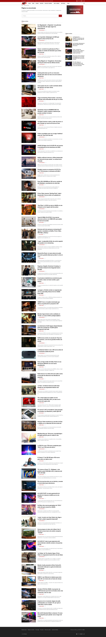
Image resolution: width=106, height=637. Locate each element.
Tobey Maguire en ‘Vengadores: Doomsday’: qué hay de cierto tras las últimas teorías (50, 61)
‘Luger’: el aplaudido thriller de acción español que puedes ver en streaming (50, 242)
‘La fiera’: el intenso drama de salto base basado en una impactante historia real (49, 386)
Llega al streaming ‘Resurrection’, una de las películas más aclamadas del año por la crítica (50, 98)
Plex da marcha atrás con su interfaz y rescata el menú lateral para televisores (50, 482)
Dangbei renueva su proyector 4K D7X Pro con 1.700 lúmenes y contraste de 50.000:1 (49, 170)
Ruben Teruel (41, 89)
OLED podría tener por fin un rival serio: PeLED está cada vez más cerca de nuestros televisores (50, 74)
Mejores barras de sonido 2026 (48, 0)
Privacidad (41, 629)
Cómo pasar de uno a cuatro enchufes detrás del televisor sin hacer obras (50, 86)
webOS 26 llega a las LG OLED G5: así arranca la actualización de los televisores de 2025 (50, 146)
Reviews (41, 3)
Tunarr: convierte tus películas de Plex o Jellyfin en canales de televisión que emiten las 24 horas (49, 50)
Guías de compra (48, 3)
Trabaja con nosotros (31, 629)
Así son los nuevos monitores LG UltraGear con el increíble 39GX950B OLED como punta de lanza (78, 57)
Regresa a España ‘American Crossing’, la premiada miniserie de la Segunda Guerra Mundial (49, 267)
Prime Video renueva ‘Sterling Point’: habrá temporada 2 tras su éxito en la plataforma (49, 194)
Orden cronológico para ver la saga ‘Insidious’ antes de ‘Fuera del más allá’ (50, 134)
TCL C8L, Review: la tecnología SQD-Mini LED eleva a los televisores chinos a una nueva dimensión (78, 63)
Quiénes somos (24, 629)
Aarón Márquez (42, 30)
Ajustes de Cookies (55, 629)
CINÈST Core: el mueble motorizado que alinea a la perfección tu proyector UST (49, 303)
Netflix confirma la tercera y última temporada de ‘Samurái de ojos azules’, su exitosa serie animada (50, 159)
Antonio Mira (41, 101)
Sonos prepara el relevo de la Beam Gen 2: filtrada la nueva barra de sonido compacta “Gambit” (49, 531)
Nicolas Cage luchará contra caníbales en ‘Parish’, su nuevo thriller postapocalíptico (49, 314)
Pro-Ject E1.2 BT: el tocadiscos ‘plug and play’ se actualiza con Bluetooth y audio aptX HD (50, 410)
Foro (68, 3)
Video (33, 3)
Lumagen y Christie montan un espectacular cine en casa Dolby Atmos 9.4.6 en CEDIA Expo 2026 (50, 291)
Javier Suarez (41, 402)
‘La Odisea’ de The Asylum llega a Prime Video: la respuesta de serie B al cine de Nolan (50, 554)
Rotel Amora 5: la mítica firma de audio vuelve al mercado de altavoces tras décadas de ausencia (50, 375)
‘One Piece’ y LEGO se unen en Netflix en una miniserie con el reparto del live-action (50, 206)
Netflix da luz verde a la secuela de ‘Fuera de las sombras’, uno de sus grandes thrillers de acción (50, 339)
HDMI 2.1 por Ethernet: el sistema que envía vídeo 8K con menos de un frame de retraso (49, 578)
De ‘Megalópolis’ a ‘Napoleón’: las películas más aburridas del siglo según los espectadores (49, 26)
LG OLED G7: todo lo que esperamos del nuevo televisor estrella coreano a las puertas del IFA (50, 543)
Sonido (37, 3)
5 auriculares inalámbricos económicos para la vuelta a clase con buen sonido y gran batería (50, 279)
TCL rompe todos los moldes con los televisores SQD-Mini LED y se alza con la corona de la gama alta (49, 399)
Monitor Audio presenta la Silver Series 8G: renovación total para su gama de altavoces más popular (49, 566)
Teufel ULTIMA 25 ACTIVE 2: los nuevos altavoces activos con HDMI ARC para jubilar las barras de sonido (50, 219)
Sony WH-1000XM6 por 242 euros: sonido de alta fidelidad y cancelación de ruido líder (50, 182)
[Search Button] (60, 16)
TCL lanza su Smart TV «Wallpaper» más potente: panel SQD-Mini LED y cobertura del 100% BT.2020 (50, 471)
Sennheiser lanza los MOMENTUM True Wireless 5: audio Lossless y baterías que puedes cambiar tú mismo (49, 111)
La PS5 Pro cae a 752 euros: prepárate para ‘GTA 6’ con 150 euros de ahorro (49, 446)
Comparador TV (24, 0)
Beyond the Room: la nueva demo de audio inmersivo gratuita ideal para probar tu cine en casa (50, 254)
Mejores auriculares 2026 (39, 0)
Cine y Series (56, 3)
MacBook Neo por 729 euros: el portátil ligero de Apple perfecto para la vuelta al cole (50, 434)
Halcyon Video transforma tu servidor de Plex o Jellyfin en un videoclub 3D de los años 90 (50, 422)
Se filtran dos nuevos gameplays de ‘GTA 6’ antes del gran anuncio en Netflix (49, 506)
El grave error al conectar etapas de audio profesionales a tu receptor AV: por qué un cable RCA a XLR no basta (49, 602)
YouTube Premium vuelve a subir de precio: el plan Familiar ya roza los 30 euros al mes (50, 122)
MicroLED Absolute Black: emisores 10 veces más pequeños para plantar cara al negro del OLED (50, 614)
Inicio (29, 3)
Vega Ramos (41, 234)
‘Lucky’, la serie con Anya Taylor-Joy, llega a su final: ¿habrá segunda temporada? (49, 518)
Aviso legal (37, 629)
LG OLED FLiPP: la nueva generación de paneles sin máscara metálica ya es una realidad (49, 495)
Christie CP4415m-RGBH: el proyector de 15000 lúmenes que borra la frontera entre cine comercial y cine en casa (50, 590)
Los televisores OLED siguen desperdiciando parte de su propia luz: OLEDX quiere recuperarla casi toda (50, 327)
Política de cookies (48, 629)
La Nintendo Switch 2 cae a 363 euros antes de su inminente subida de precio (50, 350)
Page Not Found (26, 5)
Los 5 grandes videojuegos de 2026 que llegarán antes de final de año (48, 38)
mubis (83, 629)
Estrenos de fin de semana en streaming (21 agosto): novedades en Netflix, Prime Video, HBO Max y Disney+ (50, 231)
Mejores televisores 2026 (31, 0)
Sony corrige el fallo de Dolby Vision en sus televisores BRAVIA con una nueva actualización (49, 363)
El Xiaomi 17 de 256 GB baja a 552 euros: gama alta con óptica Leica (49, 458)
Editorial (63, 3)
